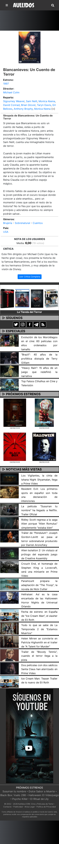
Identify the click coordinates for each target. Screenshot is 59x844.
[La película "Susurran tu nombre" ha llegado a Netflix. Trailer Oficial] (9, 509)
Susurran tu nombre (14, 791)
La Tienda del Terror (29, 311)
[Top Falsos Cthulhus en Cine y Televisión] (9, 384)
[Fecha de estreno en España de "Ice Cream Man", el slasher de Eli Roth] (9, 615)
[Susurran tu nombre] (14, 412)
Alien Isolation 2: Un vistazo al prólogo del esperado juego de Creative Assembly (39, 554)
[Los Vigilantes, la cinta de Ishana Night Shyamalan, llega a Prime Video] (9, 478)
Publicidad (18, 807)
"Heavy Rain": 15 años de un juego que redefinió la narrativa (39, 371)
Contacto (7, 807)
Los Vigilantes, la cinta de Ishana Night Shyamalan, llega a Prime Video (39, 479)
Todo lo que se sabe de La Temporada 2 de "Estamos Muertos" (39, 629)
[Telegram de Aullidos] (36, 324)
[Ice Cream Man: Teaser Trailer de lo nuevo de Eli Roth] (9, 681)
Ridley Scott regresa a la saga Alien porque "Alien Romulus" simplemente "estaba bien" (39, 523)
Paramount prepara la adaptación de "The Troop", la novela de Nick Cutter (39, 585)
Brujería (7, 223)
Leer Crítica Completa (29, 276)
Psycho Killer (20, 798)
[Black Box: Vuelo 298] (14, 446)
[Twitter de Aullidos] (16, 324)
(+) (53, 108)
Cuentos (38, 223)
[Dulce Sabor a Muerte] (44, 412)
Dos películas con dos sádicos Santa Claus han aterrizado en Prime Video (39, 669)
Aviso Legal (30, 807)
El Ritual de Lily (39, 798)
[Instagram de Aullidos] (23, 324)
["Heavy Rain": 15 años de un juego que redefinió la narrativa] (9, 371)
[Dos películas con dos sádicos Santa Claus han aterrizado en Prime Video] (9, 668)
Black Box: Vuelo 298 (13, 795)
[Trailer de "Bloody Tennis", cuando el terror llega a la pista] (9, 655)
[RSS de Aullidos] (43, 324)
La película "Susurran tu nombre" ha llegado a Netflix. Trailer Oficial (39, 510)
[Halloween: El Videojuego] (44, 446)
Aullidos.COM (24, 804)
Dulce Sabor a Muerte (42, 791)
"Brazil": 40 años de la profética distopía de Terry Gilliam (39, 358)
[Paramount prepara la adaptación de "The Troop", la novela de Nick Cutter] (9, 584)
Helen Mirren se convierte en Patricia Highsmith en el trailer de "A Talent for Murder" (39, 642)
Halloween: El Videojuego (43, 795)
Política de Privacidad (46, 807)
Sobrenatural (22, 223)
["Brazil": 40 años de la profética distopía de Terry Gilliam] (9, 357)
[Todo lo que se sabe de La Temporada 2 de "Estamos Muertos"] (9, 628)
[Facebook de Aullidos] (30, 324)
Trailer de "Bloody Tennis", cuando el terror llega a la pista (39, 655)
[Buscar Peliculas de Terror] (52, 5)
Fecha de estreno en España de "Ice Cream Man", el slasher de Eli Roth (39, 615)
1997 (6, 83)
